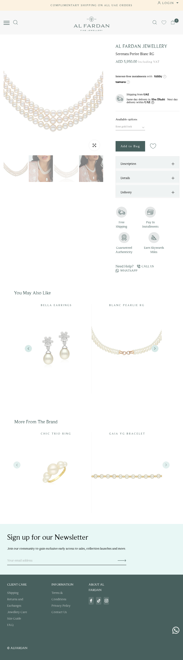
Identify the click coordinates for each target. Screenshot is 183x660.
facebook (91, 601)
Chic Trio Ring (56, 433)
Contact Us (59, 612)
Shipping (13, 593)
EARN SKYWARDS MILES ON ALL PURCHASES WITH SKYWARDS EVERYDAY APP (91, 5)
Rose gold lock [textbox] (124, 126)
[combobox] (130, 126)
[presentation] (17, 465)
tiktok (98, 601)
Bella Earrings (56, 305)
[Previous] (28, 348)
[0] (173, 22)
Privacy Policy (61, 605)
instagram (106, 601)
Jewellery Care (17, 612)
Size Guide (14, 618)
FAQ (10, 625)
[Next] (154, 348)
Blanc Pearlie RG (127, 305)
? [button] (164, 76)
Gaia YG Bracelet (127, 433)
